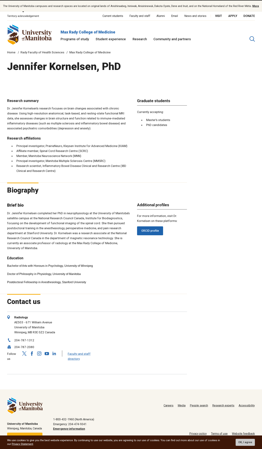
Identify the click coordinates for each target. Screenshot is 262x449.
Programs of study (75, 39)
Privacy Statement (22, 444)
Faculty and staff (139, 16)
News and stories (195, 16)
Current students (112, 16)
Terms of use (219, 433)
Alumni (160, 16)
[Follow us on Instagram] (39, 353)
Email (174, 16)
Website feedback (243, 433)
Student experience (111, 39)
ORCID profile (150, 230)
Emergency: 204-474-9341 (69, 424)
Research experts (223, 405)
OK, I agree (245, 442)
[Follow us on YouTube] (47, 353)
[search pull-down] (252, 39)
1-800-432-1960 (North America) (73, 419)
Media (182, 405)
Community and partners (172, 39)
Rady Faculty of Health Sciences (42, 52)
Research (140, 39)
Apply (232, 16)
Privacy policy (198, 433)
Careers (168, 405)
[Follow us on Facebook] (32, 353)
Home (11, 52)
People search (199, 405)
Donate (249, 16)
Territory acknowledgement (23, 16)
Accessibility (247, 405)
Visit (218, 16)
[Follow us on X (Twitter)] (24, 353)
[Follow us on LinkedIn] (54, 353)
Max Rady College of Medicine (88, 32)
